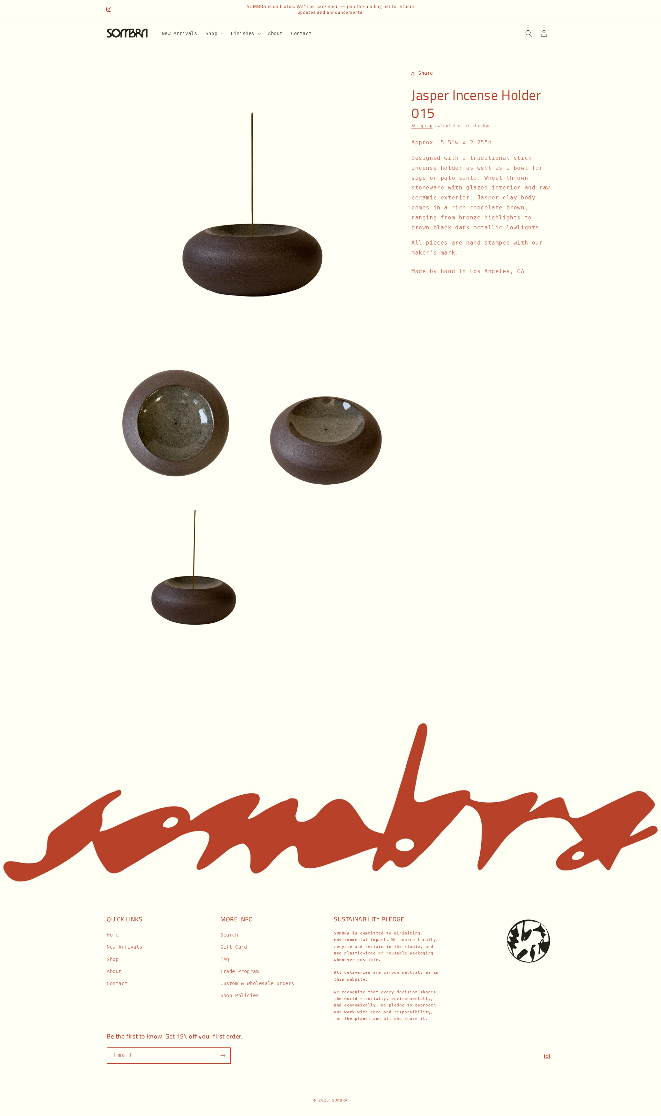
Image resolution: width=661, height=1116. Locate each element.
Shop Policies (239, 995)
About (114, 971)
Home (112, 935)
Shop (112, 959)
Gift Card (233, 947)
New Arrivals (124, 947)
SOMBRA (340, 1100)
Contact (117, 983)
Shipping (422, 125)
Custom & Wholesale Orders (257, 983)
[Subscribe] (222, 1055)
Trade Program (239, 971)
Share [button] (425, 73)
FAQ (224, 959)
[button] (214, 33)
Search (229, 935)
